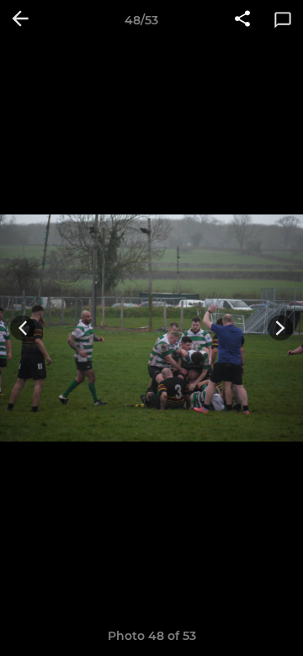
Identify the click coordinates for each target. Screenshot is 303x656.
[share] (242, 20)
